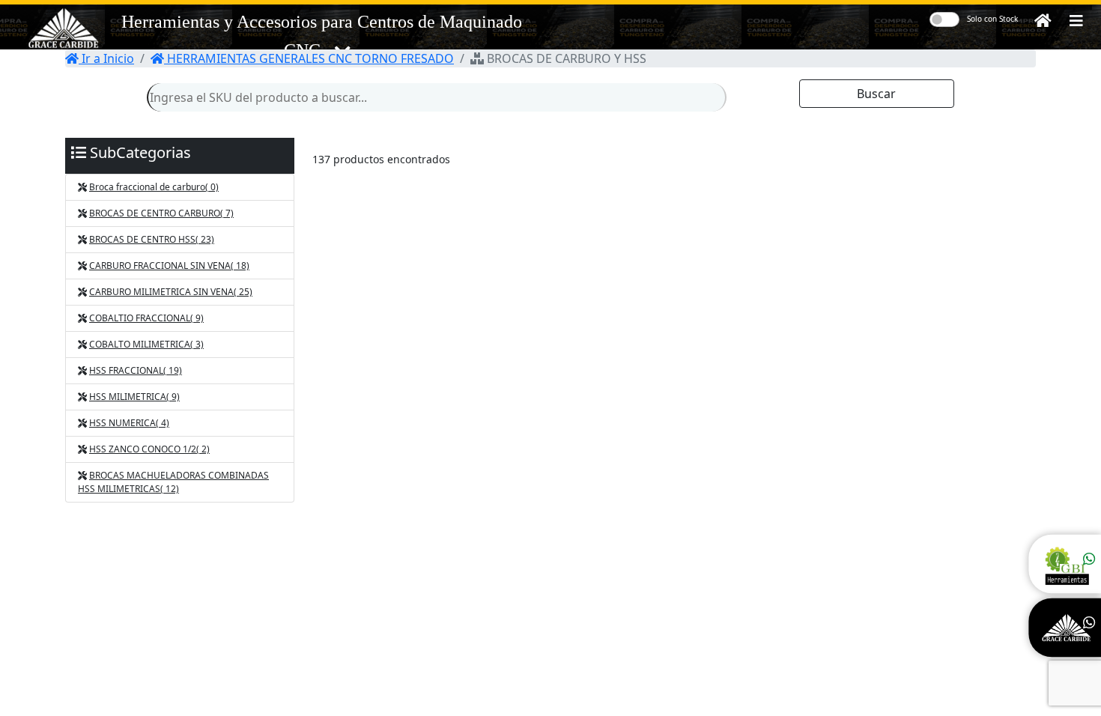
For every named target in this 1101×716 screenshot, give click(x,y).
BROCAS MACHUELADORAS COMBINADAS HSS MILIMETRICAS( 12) (173, 482)
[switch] (944, 19)
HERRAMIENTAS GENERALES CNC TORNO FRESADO (309, 58)
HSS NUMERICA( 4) (129, 422)
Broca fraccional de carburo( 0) (154, 186)
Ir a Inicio (106, 58)
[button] (1076, 21)
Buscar (876, 93)
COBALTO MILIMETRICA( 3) (146, 344)
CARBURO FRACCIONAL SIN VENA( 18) (169, 265)
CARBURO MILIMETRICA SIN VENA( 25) (170, 291)
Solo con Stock (992, 18)
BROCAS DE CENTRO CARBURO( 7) (161, 213)
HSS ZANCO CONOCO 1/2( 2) (149, 449)
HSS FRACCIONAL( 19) (135, 370)
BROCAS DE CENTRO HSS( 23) (151, 239)
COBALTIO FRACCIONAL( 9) (146, 318)
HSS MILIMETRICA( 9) (134, 396)
